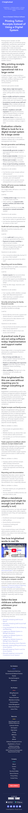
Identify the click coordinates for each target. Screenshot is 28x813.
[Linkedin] (14, 806)
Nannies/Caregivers (14, 678)
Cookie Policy (14, 778)
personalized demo (7, 570)
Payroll (14, 695)
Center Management (14, 704)
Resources (14, 716)
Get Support (14, 727)
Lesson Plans (14, 709)
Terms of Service (14, 773)
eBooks (14, 739)
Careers (14, 766)
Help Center (14, 730)
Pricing (14, 732)
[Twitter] (11, 806)
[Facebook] (8, 806)
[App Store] (9, 802)
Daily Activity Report (14, 706)
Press (14, 769)
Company (14, 759)
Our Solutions (14, 666)
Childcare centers (15, 7)
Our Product (14, 687)
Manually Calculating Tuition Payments (14, 643)
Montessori (14, 680)
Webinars (14, 734)
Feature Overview (14, 697)
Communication (14, 702)
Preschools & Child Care (14, 671)
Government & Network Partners (14, 673)
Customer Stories (14, 725)
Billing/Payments (14, 693)
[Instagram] (17, 806)
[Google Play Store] (19, 802)
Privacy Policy (14, 775)
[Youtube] (20, 806)
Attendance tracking (14, 700)
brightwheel (6, 7)
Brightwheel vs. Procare (14, 744)
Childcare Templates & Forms (14, 741)
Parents (14, 676)
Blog (14, 737)
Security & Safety (14, 771)
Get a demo (14, 785)
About (14, 764)
